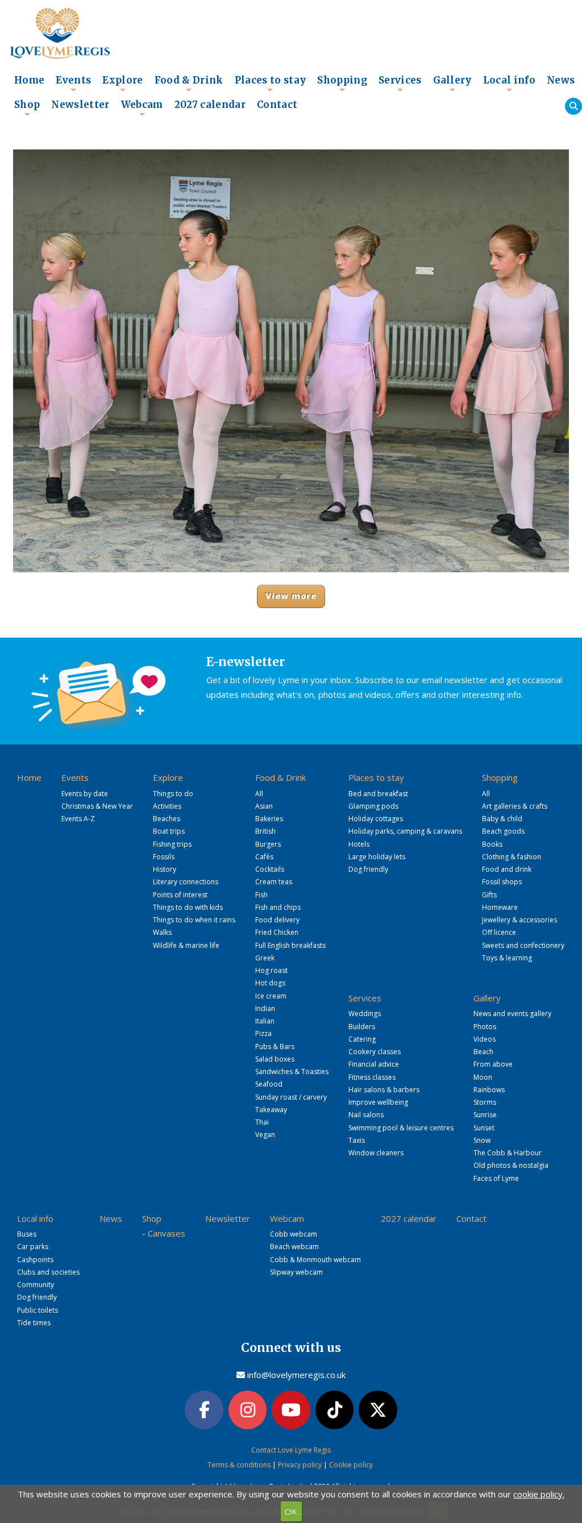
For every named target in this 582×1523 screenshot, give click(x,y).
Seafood (268, 1084)
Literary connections (185, 882)
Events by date (84, 793)
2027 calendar (210, 105)
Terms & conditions (239, 1465)
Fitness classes (372, 1077)
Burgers (268, 844)
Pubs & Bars (274, 1046)
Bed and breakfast (378, 793)
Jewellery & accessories (519, 920)
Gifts (489, 895)
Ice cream (270, 996)
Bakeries (269, 818)
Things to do (173, 793)
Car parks (32, 1246)
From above (493, 1064)
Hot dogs (270, 983)
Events (73, 83)
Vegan (265, 1134)
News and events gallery (512, 1013)
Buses (26, 1234)
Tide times (34, 1323)
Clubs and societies (48, 1272)
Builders (361, 1026)
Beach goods (503, 831)
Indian (265, 1008)
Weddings (364, 1013)
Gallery (452, 83)
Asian (264, 806)
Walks (162, 932)
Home (29, 80)
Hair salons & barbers (383, 1090)
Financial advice (373, 1064)
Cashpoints (35, 1259)
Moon (482, 1077)
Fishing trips (172, 844)
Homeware (500, 907)
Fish (261, 895)
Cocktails (269, 869)
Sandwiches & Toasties (292, 1071)
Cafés (264, 857)
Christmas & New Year (97, 806)
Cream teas (273, 882)
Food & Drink (189, 83)
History (164, 869)
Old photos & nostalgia (510, 1165)
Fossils (163, 857)
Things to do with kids (188, 907)
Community (35, 1284)
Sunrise (485, 1115)
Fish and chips (278, 907)
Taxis (356, 1140)
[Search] (573, 106)
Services (400, 83)
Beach (483, 1051)
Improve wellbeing (378, 1102)
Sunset (483, 1128)
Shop (27, 108)
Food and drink (506, 869)
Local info (509, 83)
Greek (265, 958)
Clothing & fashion (511, 857)
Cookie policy (351, 1465)
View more (291, 595)
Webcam (142, 108)
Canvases (166, 1233)
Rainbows (489, 1090)
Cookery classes (374, 1051)
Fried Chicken (276, 932)
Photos (484, 1026)
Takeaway (271, 1109)
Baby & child (502, 818)
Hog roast (271, 970)
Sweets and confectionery (523, 945)
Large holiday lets (376, 857)
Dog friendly (368, 869)
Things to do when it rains (194, 920)
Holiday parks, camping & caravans (405, 831)
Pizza (263, 1033)
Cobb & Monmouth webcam (315, 1259)
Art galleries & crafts (514, 806)
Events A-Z (78, 818)
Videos (484, 1039)
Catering (362, 1039)
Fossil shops (502, 882)
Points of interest (180, 895)
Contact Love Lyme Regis (291, 1450)
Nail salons (366, 1115)
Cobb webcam (293, 1234)
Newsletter (80, 105)
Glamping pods (373, 806)
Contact (277, 105)
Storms (484, 1102)
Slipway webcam (296, 1272)
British (265, 831)
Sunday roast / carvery (291, 1097)
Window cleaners (376, 1153)
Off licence (499, 932)
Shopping (342, 83)
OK (291, 1511)
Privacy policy (300, 1465)
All (259, 793)
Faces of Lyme (496, 1178)
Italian (265, 1021)
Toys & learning (507, 958)
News (561, 80)
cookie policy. (538, 1494)
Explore (122, 83)
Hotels (358, 844)
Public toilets (37, 1310)
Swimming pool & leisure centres (401, 1128)
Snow (481, 1140)
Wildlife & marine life (186, 945)
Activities (167, 806)
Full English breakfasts (290, 945)
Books (492, 844)
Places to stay (270, 83)
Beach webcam (294, 1246)
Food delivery (277, 920)
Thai (262, 1122)
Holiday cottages (375, 818)
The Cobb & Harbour (507, 1153)
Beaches (166, 818)
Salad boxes (274, 1059)
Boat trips (169, 831)
